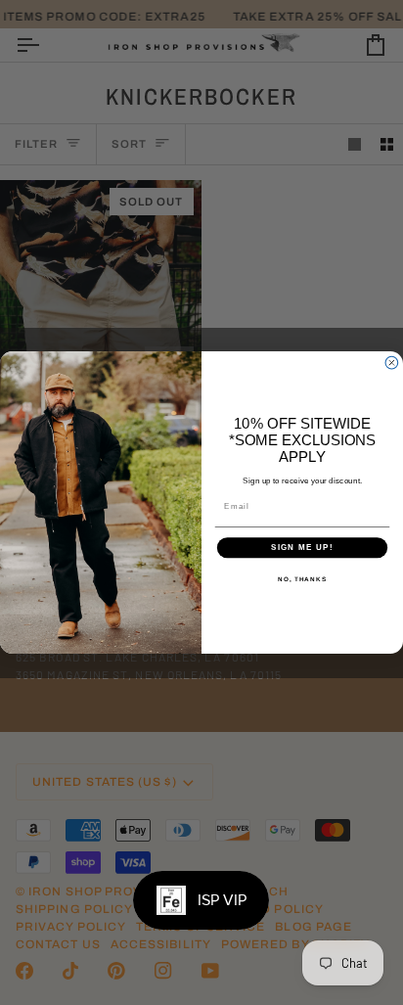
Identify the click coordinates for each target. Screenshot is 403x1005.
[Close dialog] (391, 362)
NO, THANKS (302, 578)
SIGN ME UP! (302, 547)
